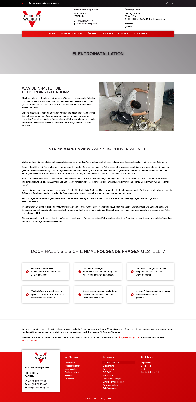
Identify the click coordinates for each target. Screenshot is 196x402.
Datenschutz (147, 366)
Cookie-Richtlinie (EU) (150, 372)
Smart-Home (108, 369)
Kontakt (123, 33)
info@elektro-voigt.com (129, 337)
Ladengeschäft (71, 369)
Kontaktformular (29, 340)
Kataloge (69, 375)
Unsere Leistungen (71, 33)
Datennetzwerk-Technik (113, 382)
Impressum (146, 363)
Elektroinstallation (111, 363)
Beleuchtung (108, 366)
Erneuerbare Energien (112, 379)
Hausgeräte (108, 375)
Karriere (108, 33)
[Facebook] (167, 3)
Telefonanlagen (110, 388)
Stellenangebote (72, 372)
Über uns (92, 33)
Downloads (140, 33)
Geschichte (70, 363)
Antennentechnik (110, 385)
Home (52, 33)
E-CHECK (107, 372)
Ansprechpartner (72, 366)
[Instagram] (172, 3)
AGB (143, 369)
